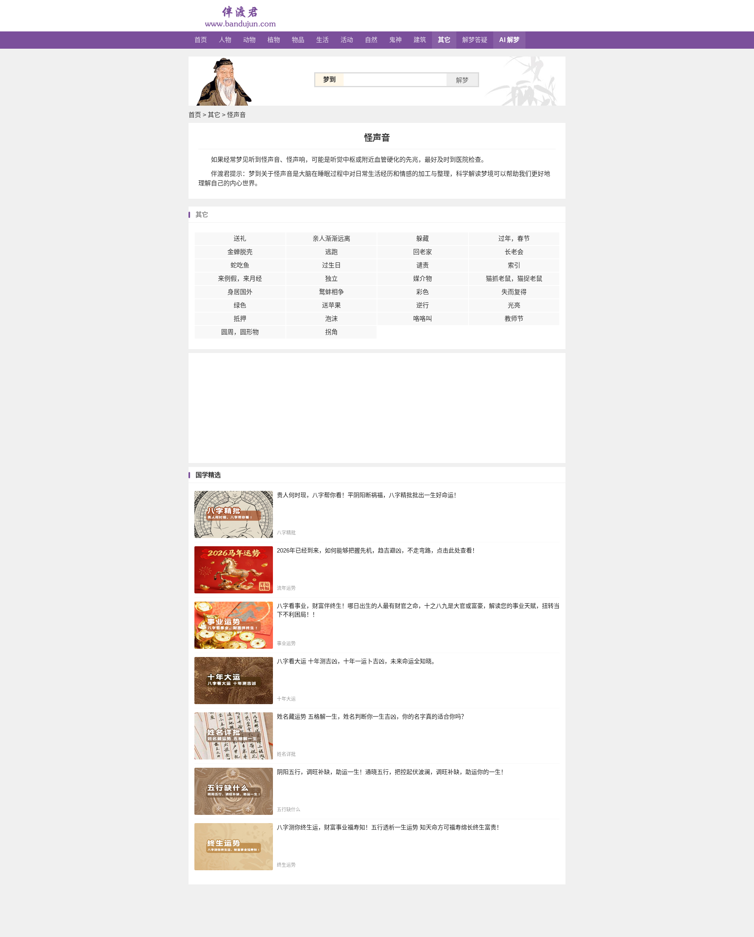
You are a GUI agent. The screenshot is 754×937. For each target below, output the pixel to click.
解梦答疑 (474, 40)
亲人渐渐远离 (331, 238)
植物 (273, 40)
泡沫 (331, 318)
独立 (331, 278)
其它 (444, 40)
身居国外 (240, 292)
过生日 (331, 265)
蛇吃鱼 (240, 265)
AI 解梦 (509, 40)
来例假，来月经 (240, 278)
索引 (514, 265)
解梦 (462, 80)
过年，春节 (514, 238)
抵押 (240, 318)
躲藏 (422, 238)
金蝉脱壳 (240, 252)
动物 (249, 40)
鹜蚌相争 (331, 292)
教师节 (514, 318)
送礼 (240, 238)
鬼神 (395, 40)
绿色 (240, 305)
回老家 (422, 252)
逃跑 (331, 252)
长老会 (514, 252)
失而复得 (514, 292)
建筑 (420, 40)
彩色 (422, 292)
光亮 (514, 305)
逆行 (422, 305)
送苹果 (331, 305)
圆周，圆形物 (240, 332)
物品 (298, 40)
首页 (200, 40)
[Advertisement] (377, 408)
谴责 (422, 265)
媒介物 (422, 278)
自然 (371, 40)
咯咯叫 (422, 318)
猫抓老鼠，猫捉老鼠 (514, 278)
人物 (225, 40)
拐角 (331, 332)
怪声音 (236, 115)
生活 (322, 40)
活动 (346, 40)
